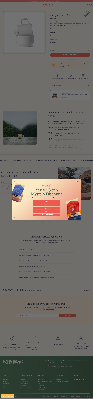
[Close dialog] (77, 182)
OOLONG (46, 208)
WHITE (46, 211)
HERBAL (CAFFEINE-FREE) (46, 215)
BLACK (46, 201)
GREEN (46, 204)
